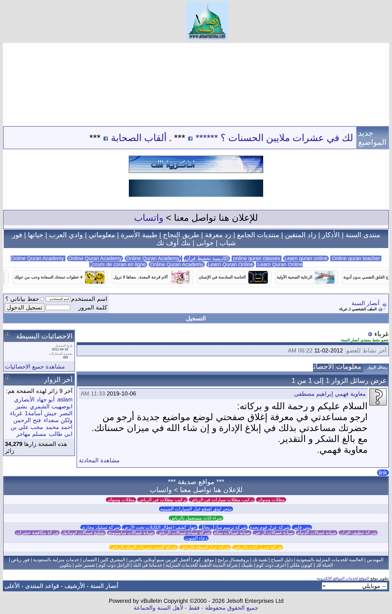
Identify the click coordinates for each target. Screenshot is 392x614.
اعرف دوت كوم (271, 565)
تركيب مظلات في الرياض (162, 499)
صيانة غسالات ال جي (274, 532)
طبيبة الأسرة (139, 235)
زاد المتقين (300, 235)
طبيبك (247, 565)
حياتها (35, 235)
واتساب (148, 218)
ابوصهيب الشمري (51, 406)
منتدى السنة (363, 235)
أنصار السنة (366, 303)
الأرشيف (75, 586)
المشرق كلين (112, 559)
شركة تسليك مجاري (100, 527)
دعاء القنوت (196, 538)
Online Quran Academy (95, 258)
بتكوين (65, 565)
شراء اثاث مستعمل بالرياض (196, 518)
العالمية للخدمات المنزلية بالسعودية (329, 559)
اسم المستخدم (89, 299)
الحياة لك (324, 565)
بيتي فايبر (302, 527)
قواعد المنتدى (42, 586)
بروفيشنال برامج (233, 559)
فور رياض (20, 559)
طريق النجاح (181, 235)
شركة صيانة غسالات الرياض (183, 532)
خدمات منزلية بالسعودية (56, 559)
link (383, 472)
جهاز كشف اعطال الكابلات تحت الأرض (159, 527)
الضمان (90, 559)
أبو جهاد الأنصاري (34, 399)
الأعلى (12, 586)
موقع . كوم (203, 559)
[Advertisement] (196, 83)
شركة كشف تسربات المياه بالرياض (143, 547)
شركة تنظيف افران (358, 532)
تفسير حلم (85, 565)
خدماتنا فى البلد (147, 565)
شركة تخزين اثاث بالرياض (257, 547)
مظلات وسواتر (271, 499)
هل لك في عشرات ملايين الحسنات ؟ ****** (295, 137)
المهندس (375, 559)
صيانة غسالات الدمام (316, 532)
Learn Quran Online (230, 264)
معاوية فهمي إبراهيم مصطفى (330, 394)
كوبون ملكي (301, 565)
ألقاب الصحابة (152, 137)
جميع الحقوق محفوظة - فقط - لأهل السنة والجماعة (196, 608)
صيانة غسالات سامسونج (131, 532)
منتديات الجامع (258, 235)
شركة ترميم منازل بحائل (223, 527)
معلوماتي (102, 235)
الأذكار (331, 235)
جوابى (205, 243)
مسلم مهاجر (31, 434)
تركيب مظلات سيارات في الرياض (222, 499)
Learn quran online (306, 258)
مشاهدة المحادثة (99, 460)
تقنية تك (260, 559)
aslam (65, 399)
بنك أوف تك (173, 243)
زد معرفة (218, 235)
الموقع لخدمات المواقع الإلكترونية (343, 578)
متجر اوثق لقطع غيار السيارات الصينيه (196, 508)
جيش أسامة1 (41, 413)
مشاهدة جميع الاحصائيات (35, 366)
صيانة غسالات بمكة (232, 532)
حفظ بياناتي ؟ (22, 299)
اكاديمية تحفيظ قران (207, 258)
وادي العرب (66, 235)
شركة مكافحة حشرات (37, 532)
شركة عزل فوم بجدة (270, 527)
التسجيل (196, 318)
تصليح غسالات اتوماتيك (83, 532)
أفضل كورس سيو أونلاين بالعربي (159, 559)
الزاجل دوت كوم (113, 565)
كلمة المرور (92, 307)
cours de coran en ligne (119, 264)
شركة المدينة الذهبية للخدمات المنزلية (202, 565)
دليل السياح (282, 559)
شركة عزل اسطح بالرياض (205, 547)
